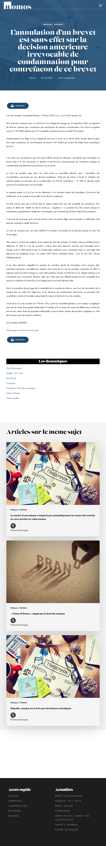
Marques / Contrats (53, 24)
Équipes (13, 815)
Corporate (10, 383)
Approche (15, 800)
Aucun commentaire (66, 77)
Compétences (17, 805)
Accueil (13, 795)
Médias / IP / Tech (14, 373)
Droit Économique (13, 368)
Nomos (32, 77)
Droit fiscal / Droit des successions (21, 388)
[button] (100, 5)
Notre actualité (12, 398)
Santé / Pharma (13, 393)
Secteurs (14, 810)
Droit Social (11, 378)
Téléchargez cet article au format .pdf (22, 330)
